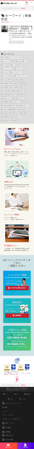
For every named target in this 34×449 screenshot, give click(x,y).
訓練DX (25, 113)
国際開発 (6, 87)
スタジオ (6, 72)
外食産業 (15, 87)
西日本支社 (15, 113)
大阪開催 (13, 91)
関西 (16, 120)
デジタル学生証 (8, 76)
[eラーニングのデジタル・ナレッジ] (8, 2)
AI (4, 57)
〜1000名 (16, 65)
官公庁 (14, 94)
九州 (5, 80)
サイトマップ (24, 390)
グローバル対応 (21, 68)
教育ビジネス (19, 98)
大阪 (5, 91)
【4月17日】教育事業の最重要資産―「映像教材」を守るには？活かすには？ (21, 28)
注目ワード (16, 102)
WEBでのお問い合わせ (18, 288)
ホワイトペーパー (22, 76)
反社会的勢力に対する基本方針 (13, 390)
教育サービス (7, 98)
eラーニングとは (12, 149)
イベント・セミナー (17, 42)
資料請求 (18, 315)
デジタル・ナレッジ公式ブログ (11, 419)
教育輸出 (6, 102)
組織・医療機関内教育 (10, 109)
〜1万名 (27, 61)
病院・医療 (15, 105)
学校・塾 (22, 91)
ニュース (4, 411)
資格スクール (18, 116)
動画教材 (6, 83)
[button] (3, 403)
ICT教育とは (10, 245)
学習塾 (5, 94)
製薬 (22, 109)
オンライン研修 (11, 214)
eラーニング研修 (8, 61)
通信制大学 (7, 120)
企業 (12, 80)
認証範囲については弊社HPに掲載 (11, 374)
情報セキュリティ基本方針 (12, 388)
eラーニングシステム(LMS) (17, 57)
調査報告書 (7, 116)
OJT (19, 61)
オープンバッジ (8, 68)
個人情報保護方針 (23, 388)
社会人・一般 (26, 105)
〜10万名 (6, 65)
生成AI (5, 105)
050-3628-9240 (17, 337)
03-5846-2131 (17, 344)
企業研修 (20, 80)
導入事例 (4, 407)
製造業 (5, 113)
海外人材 (26, 102)
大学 (24, 87)
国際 (24, 83)
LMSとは (8, 182)
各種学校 (15, 83)
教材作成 (22, 94)
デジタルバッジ (17, 72)
